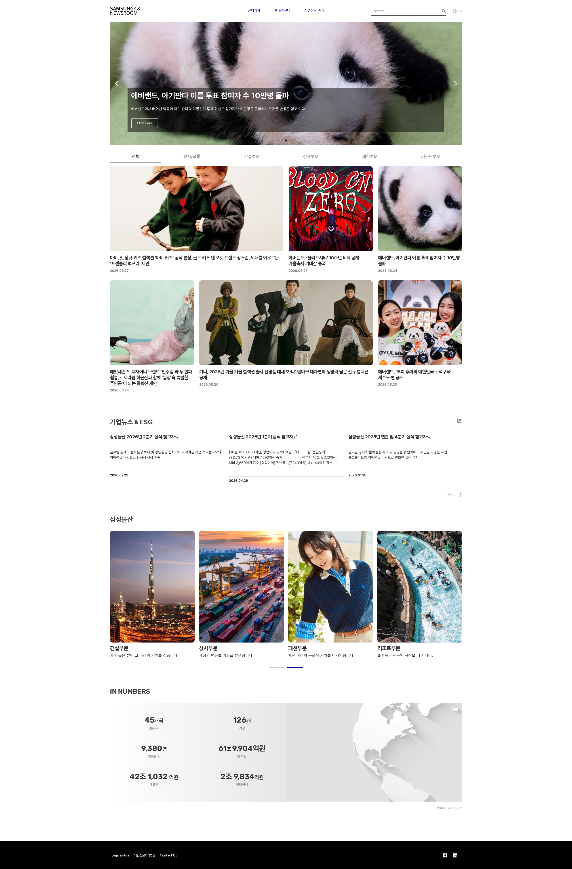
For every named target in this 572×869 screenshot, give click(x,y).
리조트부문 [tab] (430, 156)
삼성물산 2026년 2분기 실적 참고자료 (144, 437)
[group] (286, 83)
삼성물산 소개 (314, 10)
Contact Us (168, 855)
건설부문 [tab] (251, 156)
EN (459, 11)
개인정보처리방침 (145, 855)
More (451, 495)
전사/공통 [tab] (191, 156)
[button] (279, 140)
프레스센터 (282, 10)
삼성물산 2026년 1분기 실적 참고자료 (263, 437)
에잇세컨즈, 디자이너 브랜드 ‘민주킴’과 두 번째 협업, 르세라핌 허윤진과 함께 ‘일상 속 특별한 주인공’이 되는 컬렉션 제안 (151, 377)
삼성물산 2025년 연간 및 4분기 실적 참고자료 (389, 437)
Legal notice (121, 855)
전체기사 (254, 10)
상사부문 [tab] (310, 156)
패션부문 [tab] (369, 156)
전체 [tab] (135, 156)
